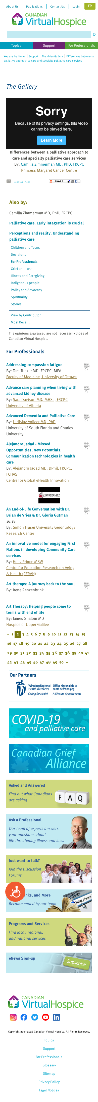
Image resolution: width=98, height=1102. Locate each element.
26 (72, 643)
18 (21, 643)
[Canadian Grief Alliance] (49, 758)
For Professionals (24, 261)
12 (65, 634)
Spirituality (19, 296)
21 (40, 643)
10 (54, 634)
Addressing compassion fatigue (34, 365)
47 (42, 662)
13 (71, 634)
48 (48, 662)
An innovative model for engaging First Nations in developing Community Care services (40, 549)
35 (48, 653)
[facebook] (23, 1017)
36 (54, 653)
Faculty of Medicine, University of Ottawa (41, 377)
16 (9, 643)
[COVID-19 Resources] (49, 723)
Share (64, 181)
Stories (16, 303)
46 (35, 662)
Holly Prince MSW (28, 561)
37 (61, 653)
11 (59, 634)
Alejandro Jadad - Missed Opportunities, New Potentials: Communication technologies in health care (40, 453)
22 (46, 643)
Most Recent (20, 322)
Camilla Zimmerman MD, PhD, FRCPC (52, 164)
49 (55, 662)
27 (78, 643)
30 (16, 653)
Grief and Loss (21, 268)
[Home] (49, 13)
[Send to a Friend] (10, 181)
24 (59, 643)
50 (61, 662)
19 (27, 643)
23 (53, 643)
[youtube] (45, 1017)
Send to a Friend (22, 182)
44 (22, 662)
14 (77, 634)
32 (28, 653)
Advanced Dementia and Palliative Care (40, 416)
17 (15, 643)
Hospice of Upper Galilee (27, 624)
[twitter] (34, 1017)
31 (22, 653)
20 (33, 643)
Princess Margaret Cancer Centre (49, 170)
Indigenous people (25, 282)
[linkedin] (56, 1017)
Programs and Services (29, 923)
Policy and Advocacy (26, 289)
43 (16, 662)
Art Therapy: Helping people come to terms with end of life (38, 609)
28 (85, 643)
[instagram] (13, 1017)
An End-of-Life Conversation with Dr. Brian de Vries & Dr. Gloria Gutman (38, 512)
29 (9, 653)
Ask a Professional (25, 820)
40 (80, 653)
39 (74, 653)
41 (87, 653)
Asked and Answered (27, 785)
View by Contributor (26, 315)
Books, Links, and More (30, 895)
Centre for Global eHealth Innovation (37, 480)
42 (9, 662)
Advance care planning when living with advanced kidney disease (41, 390)
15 (83, 634)
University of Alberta (23, 405)
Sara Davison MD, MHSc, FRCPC (40, 399)
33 (35, 653)
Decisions (18, 254)
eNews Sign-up (22, 958)
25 (66, 643)
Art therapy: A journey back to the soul (40, 584)
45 (29, 662)
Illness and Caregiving (27, 275)
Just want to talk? (24, 860)
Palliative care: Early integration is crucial (46, 223)
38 (67, 653)
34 (41, 653)
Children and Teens (25, 247)
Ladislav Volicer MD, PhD (34, 422)
